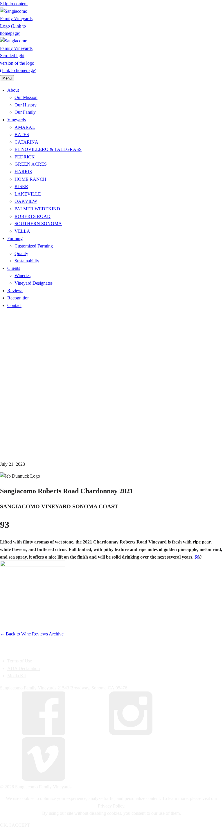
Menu (7, 78)
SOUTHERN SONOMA (38, 223)
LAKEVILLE (28, 194)
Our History (26, 104)
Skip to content (14, 3)
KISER (21, 186)
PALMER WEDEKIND (37, 208)
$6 (197, 557)
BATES (22, 134)
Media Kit (16, 675)
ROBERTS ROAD (33, 216)
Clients (13, 268)
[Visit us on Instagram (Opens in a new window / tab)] (130, 733)
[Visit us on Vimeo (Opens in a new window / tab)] (43, 779)
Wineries (22, 275)
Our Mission (26, 97)
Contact (14, 305)
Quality (21, 253)
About (13, 90)
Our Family (25, 112)
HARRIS (23, 171)
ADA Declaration (23, 668)
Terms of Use (19, 660)
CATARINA (26, 142)
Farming (15, 238)
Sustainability (27, 260)
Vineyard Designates (34, 283)
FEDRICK (25, 156)
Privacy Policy (111, 805)
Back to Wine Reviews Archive (32, 633)
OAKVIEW (26, 201)
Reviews (15, 290)
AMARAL (25, 127)
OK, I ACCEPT (15, 825)
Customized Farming (34, 245)
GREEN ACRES (31, 164)
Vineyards (16, 119)
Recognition (18, 297)
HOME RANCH (30, 179)
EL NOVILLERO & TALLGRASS (48, 149)
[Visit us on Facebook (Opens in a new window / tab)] (43, 733)
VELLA (22, 231)
